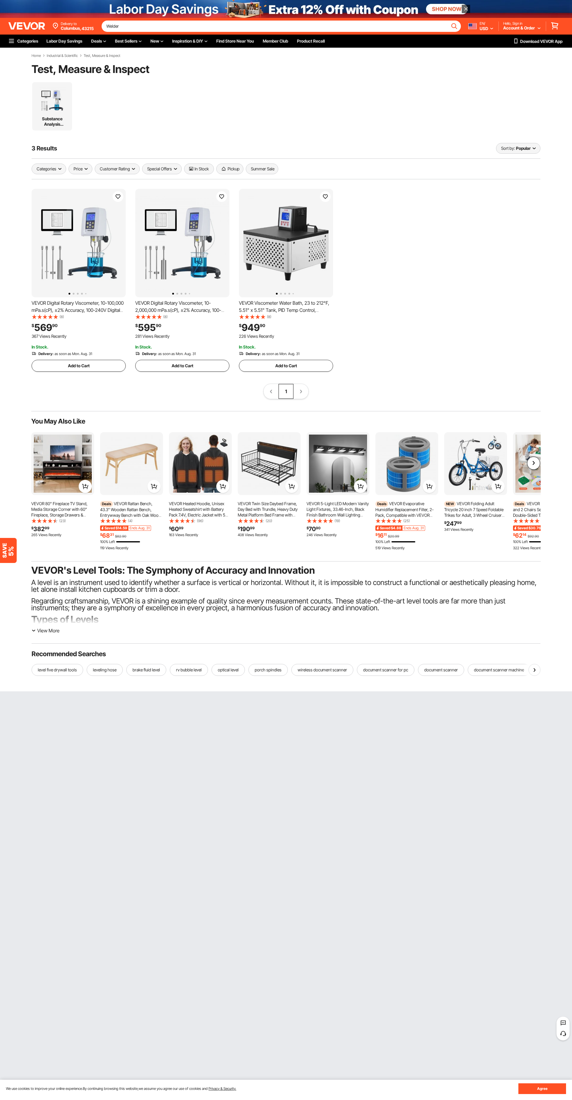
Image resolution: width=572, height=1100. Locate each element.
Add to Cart (79, 365)
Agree (542, 1088)
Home (36, 56)
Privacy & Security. (222, 1088)
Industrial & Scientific (62, 56)
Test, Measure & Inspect (102, 56)
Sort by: (508, 148)
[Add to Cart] (85, 486)
